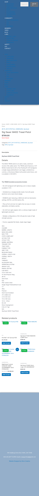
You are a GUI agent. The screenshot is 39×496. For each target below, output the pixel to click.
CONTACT (8, 48)
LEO (8, 22)
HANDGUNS (10, 6)
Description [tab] (5, 152)
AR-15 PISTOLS (10, 129)
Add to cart (6, 343)
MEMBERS (8, 28)
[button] (10, 52)
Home (3, 124)
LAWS (6, 34)
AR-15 (19, 124)
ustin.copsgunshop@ (24, 457)
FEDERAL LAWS (11, 36)
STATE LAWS (10, 38)
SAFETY (7, 44)
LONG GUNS (10, 4)
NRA (8, 24)
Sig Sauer (26, 129)
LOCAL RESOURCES (12, 20)
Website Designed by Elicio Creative (19, 461)
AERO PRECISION (12, 8)
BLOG (6, 32)
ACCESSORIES (11, 12)
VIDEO (6, 30)
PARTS (9, 10)
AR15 (6, 144)
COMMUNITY (8, 18)
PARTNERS (10, 26)
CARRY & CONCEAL (12, 40)
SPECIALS (10, 16)
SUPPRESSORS (11, 14)
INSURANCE (10, 42)
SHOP (6, 2)
